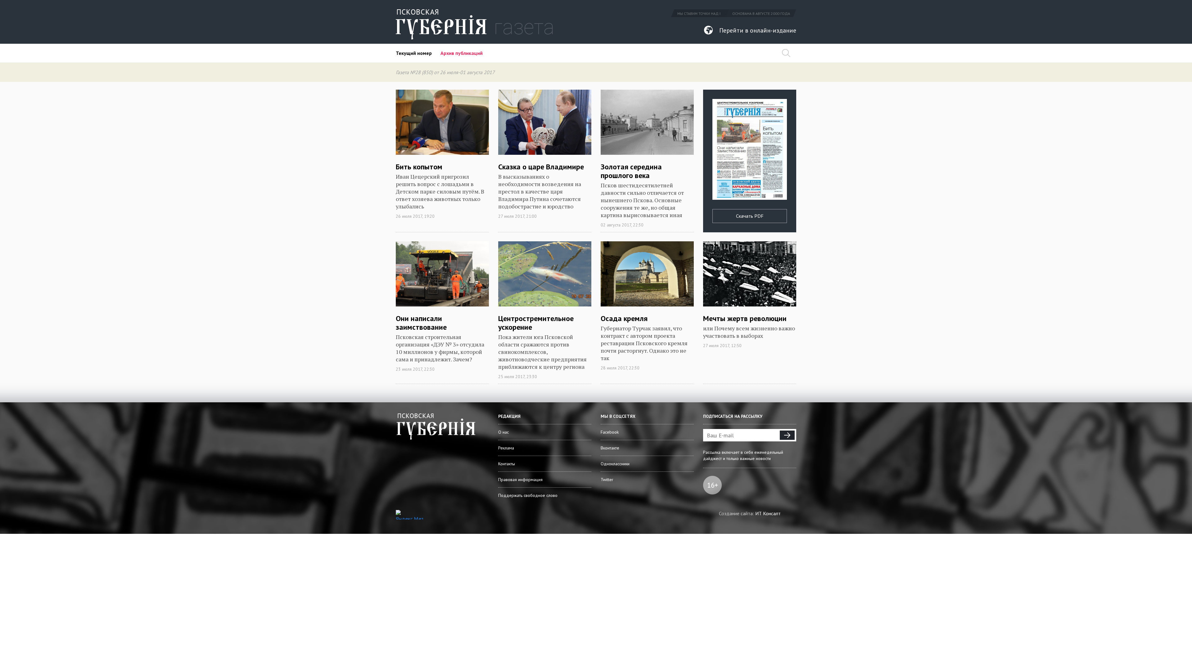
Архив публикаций (461, 53)
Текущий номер (414, 53)
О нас (503, 432)
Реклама (506, 448)
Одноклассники (615, 464)
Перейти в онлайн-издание (757, 30)
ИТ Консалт (768, 513)
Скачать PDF (750, 216)
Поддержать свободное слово (528, 495)
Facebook (610, 432)
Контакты (506, 464)
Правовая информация (520, 479)
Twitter (607, 479)
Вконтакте (610, 448)
